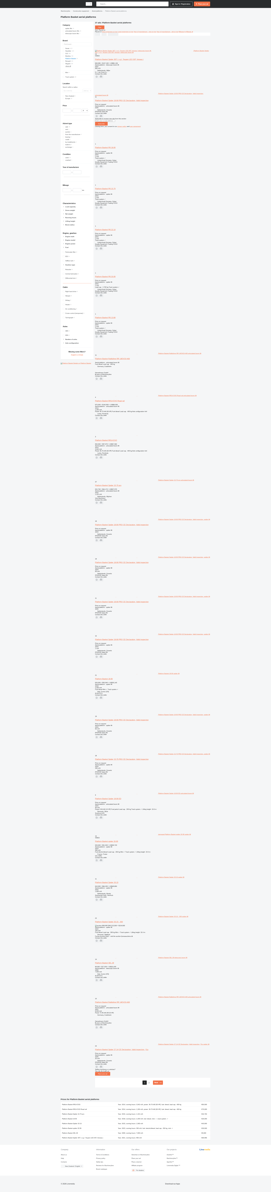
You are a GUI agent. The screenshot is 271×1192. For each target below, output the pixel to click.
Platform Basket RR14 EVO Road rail (110, 401)
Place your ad (102, 1074)
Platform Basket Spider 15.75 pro (108, 485)
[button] (97, 76)
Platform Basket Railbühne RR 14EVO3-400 (112, 359)
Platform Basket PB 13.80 (105, 318)
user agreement (135, 126)
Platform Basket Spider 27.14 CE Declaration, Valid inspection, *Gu (121, 1050)
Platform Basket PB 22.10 (105, 230)
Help (62, 1158)
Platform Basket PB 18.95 (105, 148)
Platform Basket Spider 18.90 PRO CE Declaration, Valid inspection (122, 101)
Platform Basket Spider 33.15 (106, 883)
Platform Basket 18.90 (104, 679)
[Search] (98, 4)
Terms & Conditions (102, 1155)
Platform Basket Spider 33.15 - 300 (109, 922)
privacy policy (122, 126)
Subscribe (101, 124)
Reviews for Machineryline (105, 1165)
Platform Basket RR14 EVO (106, 440)
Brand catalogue (101, 1169)
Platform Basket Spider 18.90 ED (108, 799)
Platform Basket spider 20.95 (106, 841)
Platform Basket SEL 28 (104, 963)
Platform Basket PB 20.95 (105, 277)
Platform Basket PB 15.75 (105, 189)
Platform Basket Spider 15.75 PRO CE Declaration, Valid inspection (122, 759)
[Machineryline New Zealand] (72, 4)
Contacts (64, 1162)
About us (64, 1155)
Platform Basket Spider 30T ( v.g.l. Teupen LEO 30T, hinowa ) (119, 59)
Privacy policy (100, 1158)
